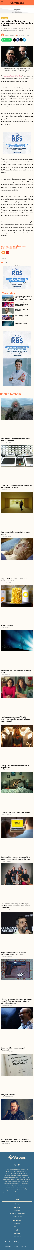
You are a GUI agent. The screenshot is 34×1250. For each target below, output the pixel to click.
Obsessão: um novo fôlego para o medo (15, 812)
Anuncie (17, 1210)
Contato (17, 1207)
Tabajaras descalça (8, 1095)
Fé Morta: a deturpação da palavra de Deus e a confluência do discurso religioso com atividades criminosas (16, 1001)
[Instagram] (3, 252)
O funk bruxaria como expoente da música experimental (22, 304)
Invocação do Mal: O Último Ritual (12, 76)
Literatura (17, 1236)
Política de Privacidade (17, 1213)
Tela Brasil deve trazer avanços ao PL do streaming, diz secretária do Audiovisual (15, 858)
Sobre (17, 1204)
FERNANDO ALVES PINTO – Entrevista (23, 309)
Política (17, 1233)
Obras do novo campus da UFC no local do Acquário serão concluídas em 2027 (23, 298)
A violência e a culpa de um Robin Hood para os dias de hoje (15, 440)
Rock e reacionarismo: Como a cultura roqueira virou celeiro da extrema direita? (16, 1140)
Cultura (17, 1224)
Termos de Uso (17, 1216)
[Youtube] (7, 252)
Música (17, 1230)
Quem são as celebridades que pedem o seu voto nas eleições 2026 (17, 486)
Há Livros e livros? (7, 626)
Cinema (4, 18)
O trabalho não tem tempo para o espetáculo (23, 322)
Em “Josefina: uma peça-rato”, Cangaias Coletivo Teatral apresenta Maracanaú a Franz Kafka (15, 906)
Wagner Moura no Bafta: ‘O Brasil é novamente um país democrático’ (13, 954)
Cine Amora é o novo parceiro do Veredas (21, 316)
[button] (6, 40)
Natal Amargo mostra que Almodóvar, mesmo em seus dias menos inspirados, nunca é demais (15, 719)
